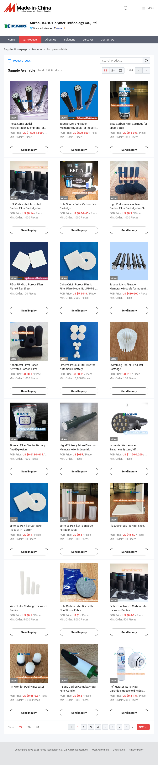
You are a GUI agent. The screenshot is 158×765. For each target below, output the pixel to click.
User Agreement (100, 749)
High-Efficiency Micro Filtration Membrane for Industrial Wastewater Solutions (78, 449)
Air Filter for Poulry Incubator (27, 686)
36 (29, 727)
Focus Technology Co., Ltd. (54, 749)
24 (20, 727)
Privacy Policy (136, 749)
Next (142, 727)
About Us (50, 39)
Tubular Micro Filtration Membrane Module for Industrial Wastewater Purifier (129, 288)
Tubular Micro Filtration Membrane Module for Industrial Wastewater (79, 128)
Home (11, 39)
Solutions (69, 39)
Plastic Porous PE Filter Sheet (127, 525)
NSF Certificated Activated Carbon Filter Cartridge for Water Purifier (25, 208)
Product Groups (21, 60)
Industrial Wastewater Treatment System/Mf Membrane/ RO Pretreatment (127, 449)
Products (32, 39)
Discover (88, 39)
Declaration (119, 749)
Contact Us (107, 39)
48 (37, 727)
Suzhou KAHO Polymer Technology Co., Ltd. (63, 23)
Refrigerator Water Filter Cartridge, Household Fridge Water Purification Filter (126, 690)
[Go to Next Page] (146, 70)
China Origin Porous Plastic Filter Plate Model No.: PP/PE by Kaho (79, 288)
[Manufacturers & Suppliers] (28, 7)
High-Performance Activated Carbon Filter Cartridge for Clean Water (129, 208)
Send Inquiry (29, 149)
